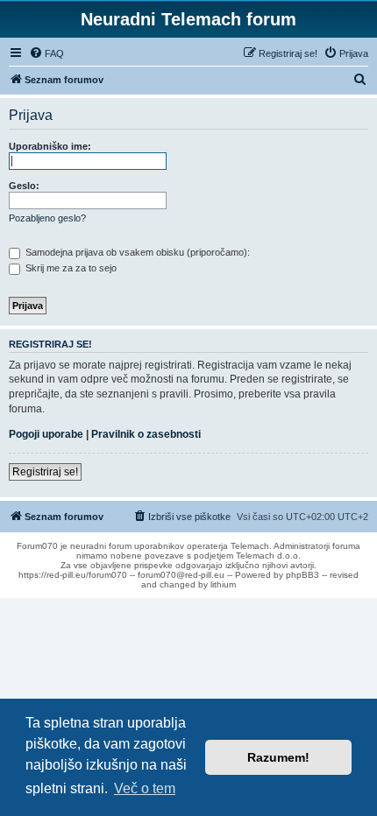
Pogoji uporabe (46, 434)
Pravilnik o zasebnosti (146, 434)
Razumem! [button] (278, 757)
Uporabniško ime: (50, 146)
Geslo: (24, 185)
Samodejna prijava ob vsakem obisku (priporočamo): (136, 252)
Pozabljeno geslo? (47, 218)
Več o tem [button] (144, 788)
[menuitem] (46, 53)
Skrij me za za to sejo (70, 268)
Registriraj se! (45, 472)
